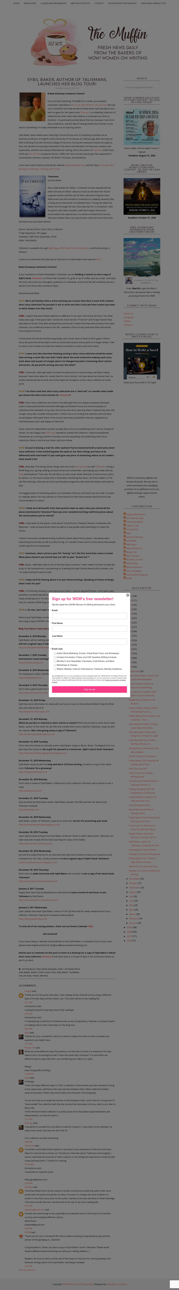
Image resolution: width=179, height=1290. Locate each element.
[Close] (127, 595)
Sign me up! (89, 689)
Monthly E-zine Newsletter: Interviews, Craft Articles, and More (85, 661)
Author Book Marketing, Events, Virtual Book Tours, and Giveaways (88, 653)
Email (55, 610)
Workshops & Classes (67, 664)
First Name (57, 623)
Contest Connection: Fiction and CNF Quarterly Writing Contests (86, 657)
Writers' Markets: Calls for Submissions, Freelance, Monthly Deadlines (89, 668)
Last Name (57, 636)
